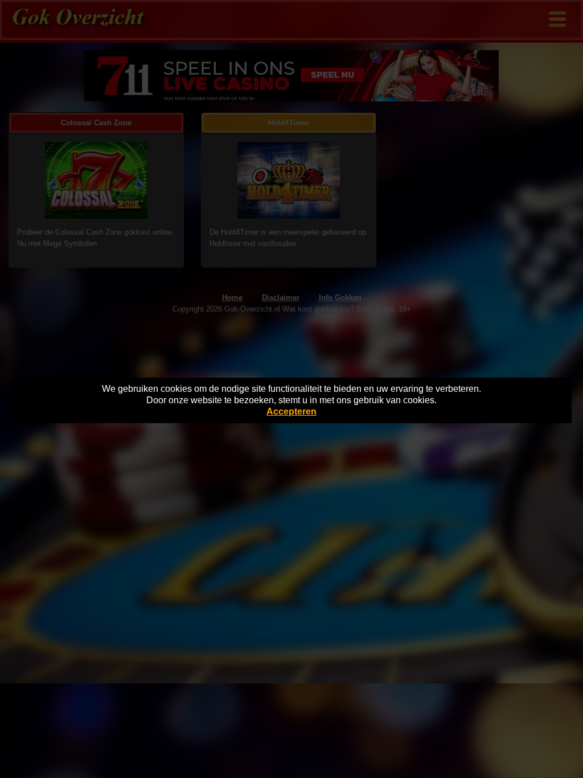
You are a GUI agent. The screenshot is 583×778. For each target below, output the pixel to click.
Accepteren (291, 411)
